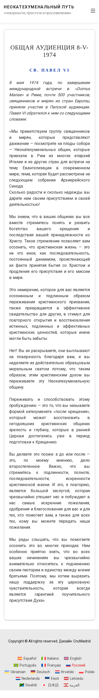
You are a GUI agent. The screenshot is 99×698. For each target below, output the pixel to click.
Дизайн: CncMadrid (75, 641)
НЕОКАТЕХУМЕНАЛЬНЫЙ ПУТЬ (39, 7)
